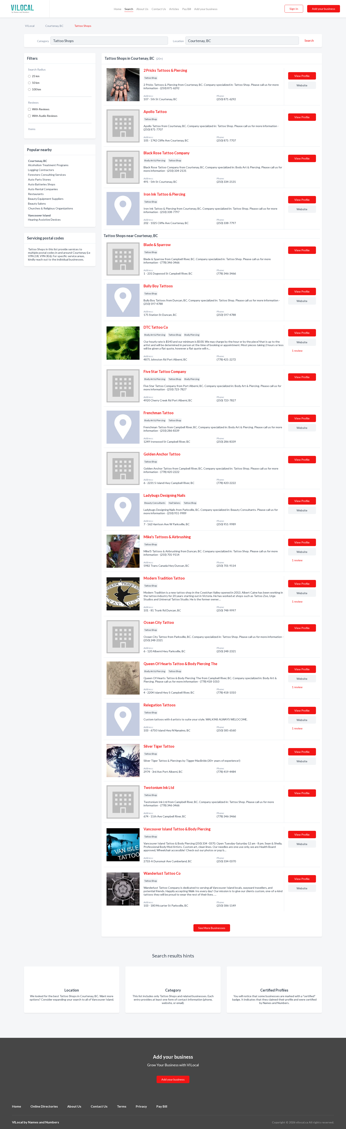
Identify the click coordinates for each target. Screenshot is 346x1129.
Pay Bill (186, 9)
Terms (121, 1106)
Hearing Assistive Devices (44, 219)
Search (129, 9)
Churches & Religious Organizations (50, 208)
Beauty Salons (37, 203)
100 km (36, 89)
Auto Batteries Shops (41, 184)
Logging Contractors (41, 170)
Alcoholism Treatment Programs (48, 165)
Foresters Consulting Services (47, 174)
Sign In (294, 8)
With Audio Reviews (44, 115)
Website (302, 85)
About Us (142, 9)
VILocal (29, 25)
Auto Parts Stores (39, 179)
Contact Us (159, 9)
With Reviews (40, 109)
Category (43, 41)
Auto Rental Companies (43, 189)
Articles (174, 9)
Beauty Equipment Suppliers (45, 198)
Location (178, 41)
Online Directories (44, 1106)
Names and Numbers (43, 1122)
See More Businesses (211, 928)
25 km (35, 76)
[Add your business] (173, 1074)
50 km (35, 82)
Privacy (141, 1106)
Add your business (205, 9)
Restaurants (36, 194)
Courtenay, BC (54, 25)
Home (117, 9)
